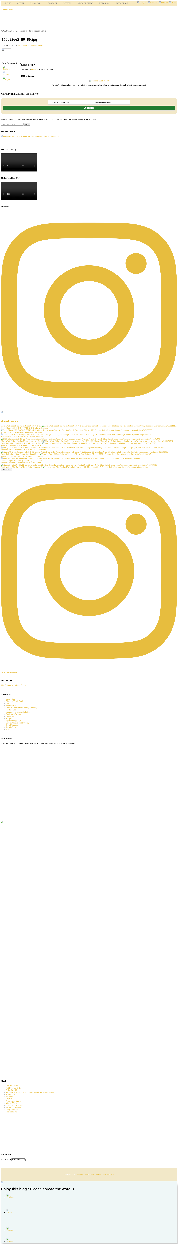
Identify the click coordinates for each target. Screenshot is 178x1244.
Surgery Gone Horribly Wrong (17, 723)
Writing (9, 729)
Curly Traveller (11, 1110)
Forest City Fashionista (14, 1105)
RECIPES (67, 3)
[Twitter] (173, 2)
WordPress (106, 1174)
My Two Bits (11, 710)
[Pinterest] (163, 2)
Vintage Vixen (11, 1103)
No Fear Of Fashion (13, 1107)
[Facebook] (153, 2)
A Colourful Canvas (13, 1101)
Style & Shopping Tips (14, 721)
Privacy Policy (36, 3)
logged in (34, 69)
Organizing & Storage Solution (18, 712)
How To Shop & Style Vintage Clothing (21, 708)
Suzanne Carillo (7, 9)
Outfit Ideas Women (13, 714)
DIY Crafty (10, 703)
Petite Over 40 (11, 1090)
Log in (112, 1174)
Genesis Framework (95, 1174)
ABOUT (20, 3)
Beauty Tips (10, 699)
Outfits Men (10, 716)
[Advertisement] (21, 786)
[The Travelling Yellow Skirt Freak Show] (2, 822)
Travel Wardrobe (12, 725)
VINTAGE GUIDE (85, 3)
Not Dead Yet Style (13, 1088)
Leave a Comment (37, 45)
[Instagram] (142, 2)
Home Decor (11, 705)
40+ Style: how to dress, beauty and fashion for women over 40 (30, 1092)
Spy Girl (9, 1099)
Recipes (9, 718)
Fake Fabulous (11, 1112)
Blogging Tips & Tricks (15, 701)
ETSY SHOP (104, 3)
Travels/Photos (11, 727)
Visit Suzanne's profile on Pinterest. (14, 685)
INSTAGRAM (122, 3)
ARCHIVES (6, 1159)
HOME (8, 3)
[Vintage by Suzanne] (30, 136)
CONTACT (52, 3)
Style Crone (10, 1094)
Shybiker (9, 1097)
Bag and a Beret (12, 1086)
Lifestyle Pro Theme (82, 1174)
